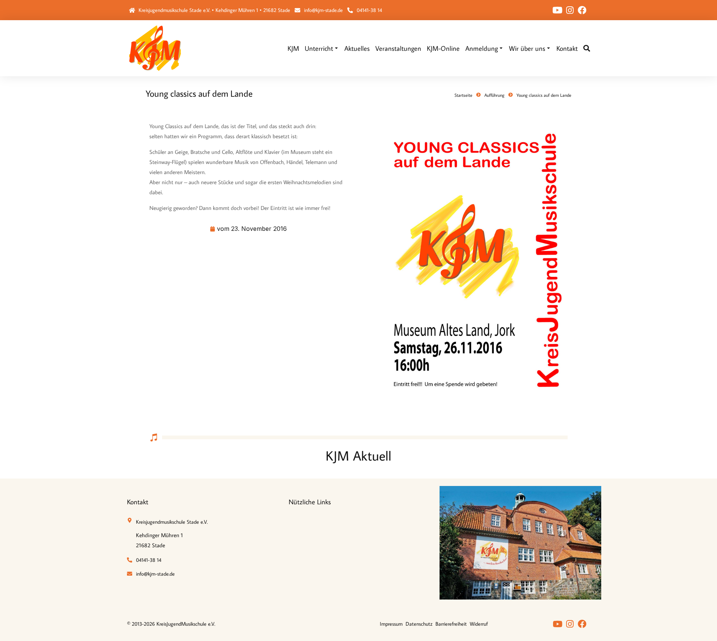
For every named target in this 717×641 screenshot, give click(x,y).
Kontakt (137, 502)
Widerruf (479, 623)
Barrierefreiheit (451, 623)
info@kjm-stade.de (323, 10)
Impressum (391, 623)
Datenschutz (419, 623)
